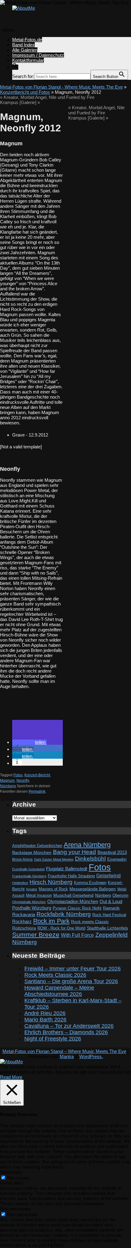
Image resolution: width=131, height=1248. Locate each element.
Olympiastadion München (72, 901)
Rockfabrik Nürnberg (64, 914)
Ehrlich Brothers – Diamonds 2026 (66, 1032)
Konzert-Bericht (37, 775)
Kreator (31, 889)
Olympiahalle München (29, 902)
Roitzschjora (24, 928)
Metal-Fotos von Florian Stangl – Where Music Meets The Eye (64, 1051)
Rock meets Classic (90, 921)
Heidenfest (20, 883)
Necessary (18, 1177)
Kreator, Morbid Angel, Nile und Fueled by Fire (47, 97)
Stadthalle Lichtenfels (107, 928)
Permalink (37, 791)
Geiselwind (108, 875)
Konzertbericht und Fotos (25, 92)
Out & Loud (111, 901)
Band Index (23, 44)
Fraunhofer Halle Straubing (71, 876)
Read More (11, 1077)
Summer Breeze (35, 934)
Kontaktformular (28, 60)
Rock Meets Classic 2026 (55, 975)
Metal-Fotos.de (27, 39)
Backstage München (31, 852)
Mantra (67, 1056)
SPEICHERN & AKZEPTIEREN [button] (32, 1245)
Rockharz (22, 921)
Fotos (18, 775)
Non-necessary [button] (15, 1208)
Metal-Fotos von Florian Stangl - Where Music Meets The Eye (61, 86)
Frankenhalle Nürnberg (29, 876)
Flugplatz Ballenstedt (66, 868)
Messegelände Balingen (92, 888)
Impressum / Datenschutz (38, 55)
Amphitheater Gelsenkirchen (37, 845)
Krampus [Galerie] (20, 102)
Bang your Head (74, 852)
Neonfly (22, 780)
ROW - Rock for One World (61, 928)
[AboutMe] (23, 8)
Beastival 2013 (112, 852)
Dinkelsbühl (90, 858)
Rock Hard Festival (109, 914)
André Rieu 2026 (45, 1013)
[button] (15, 67)
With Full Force (77, 935)
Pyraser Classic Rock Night (77, 908)
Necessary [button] (11, 1172)
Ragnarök (111, 908)
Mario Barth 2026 (45, 1020)
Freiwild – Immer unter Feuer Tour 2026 (72, 969)
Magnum (7, 780)
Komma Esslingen (90, 882)
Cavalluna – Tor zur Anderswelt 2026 (69, 1026)
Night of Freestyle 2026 (52, 1039)
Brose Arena (22, 859)
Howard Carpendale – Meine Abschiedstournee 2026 (59, 991)
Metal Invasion (39, 895)
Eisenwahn (116, 859)
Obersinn (120, 895)
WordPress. (91, 1056)
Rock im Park (51, 921)
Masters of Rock (53, 889)
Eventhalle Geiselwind (28, 869)
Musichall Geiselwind (73, 895)
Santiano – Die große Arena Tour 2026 (71, 981)
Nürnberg (8, 786)
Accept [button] (124, 1071)
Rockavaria (23, 914)
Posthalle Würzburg (31, 908)
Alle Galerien (24, 49)
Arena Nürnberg (87, 844)
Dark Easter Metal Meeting (53, 859)
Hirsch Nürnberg (51, 882)
